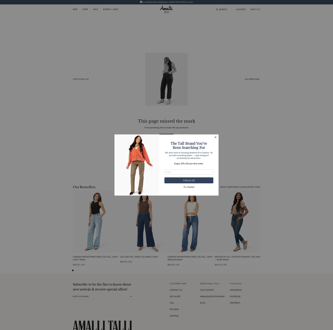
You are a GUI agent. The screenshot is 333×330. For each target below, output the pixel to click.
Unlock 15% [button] (189, 180)
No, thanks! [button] (189, 187)
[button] (215, 137)
